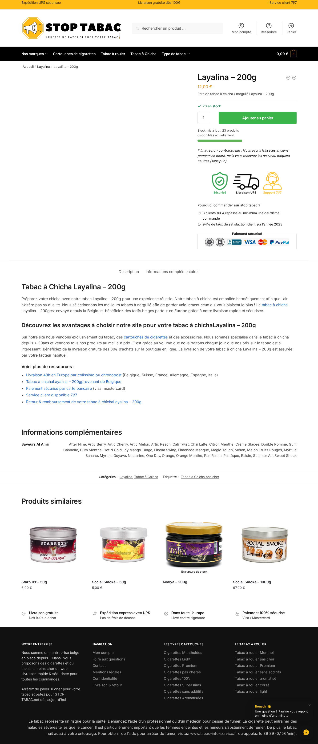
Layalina (43, 66)
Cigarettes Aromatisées (183, 698)
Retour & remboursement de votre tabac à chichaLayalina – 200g (83, 401)
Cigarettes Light (177, 659)
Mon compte (241, 32)
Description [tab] (129, 271)
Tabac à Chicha (146, 477)
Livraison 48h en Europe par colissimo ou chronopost (73, 375)
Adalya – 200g (174, 582)
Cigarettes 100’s (177, 678)
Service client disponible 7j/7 (51, 395)
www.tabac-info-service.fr (213, 733)
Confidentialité (105, 678)
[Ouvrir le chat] (306, 732)
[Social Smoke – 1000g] (265, 544)
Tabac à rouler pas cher (254, 659)
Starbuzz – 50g (34, 582)
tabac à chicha (275, 304)
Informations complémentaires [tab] (172, 271)
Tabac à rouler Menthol (254, 652)
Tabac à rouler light (251, 691)
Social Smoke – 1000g (252, 582)
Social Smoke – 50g (109, 582)
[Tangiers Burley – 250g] (294, 77)
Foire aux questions (109, 659)
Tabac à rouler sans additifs (258, 672)
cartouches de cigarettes (146, 337)
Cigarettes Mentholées (183, 652)
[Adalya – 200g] (288, 77)
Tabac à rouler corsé (252, 685)
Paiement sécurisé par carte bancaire (59, 388)
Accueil (28, 66)
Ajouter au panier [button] (53, 598)
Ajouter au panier (257, 118)
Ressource (269, 32)
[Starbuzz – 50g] (53, 544)
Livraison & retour (107, 685)
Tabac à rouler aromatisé (255, 678)
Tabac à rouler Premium (255, 665)
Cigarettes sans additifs (183, 691)
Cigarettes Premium (180, 665)
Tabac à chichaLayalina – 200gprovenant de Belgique (73, 381)
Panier (291, 32)
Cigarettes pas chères (182, 672)
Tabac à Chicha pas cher (200, 477)
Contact (99, 665)
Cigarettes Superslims (182, 685)
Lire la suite (194, 590)
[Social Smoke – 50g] (124, 544)
